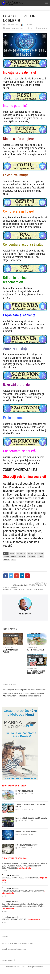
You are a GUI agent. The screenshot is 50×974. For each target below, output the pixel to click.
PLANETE (22, 557)
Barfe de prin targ (11, 636)
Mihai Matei (28, 25)
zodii (13, 560)
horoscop (39, 553)
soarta (40, 557)
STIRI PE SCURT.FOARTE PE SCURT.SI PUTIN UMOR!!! (23, 590)
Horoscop (19, 28)
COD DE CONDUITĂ (8, 960)
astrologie (21, 553)
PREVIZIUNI (31, 557)
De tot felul (10, 28)
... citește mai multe (24, 868)
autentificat (17, 690)
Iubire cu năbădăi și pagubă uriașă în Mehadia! (31, 818)
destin (30, 553)
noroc (6, 557)
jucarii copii (4, 930)
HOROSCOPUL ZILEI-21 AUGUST (27, 831)
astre (12, 553)
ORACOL (14, 557)
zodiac (6, 560)
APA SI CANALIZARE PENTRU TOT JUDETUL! (30, 585)
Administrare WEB (25, 969)
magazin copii (14, 930)
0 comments (42, 28)
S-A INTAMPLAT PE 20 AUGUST (26, 845)
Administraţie (33, 636)
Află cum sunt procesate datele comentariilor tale (22, 696)
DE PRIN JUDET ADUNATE (35, 650)
